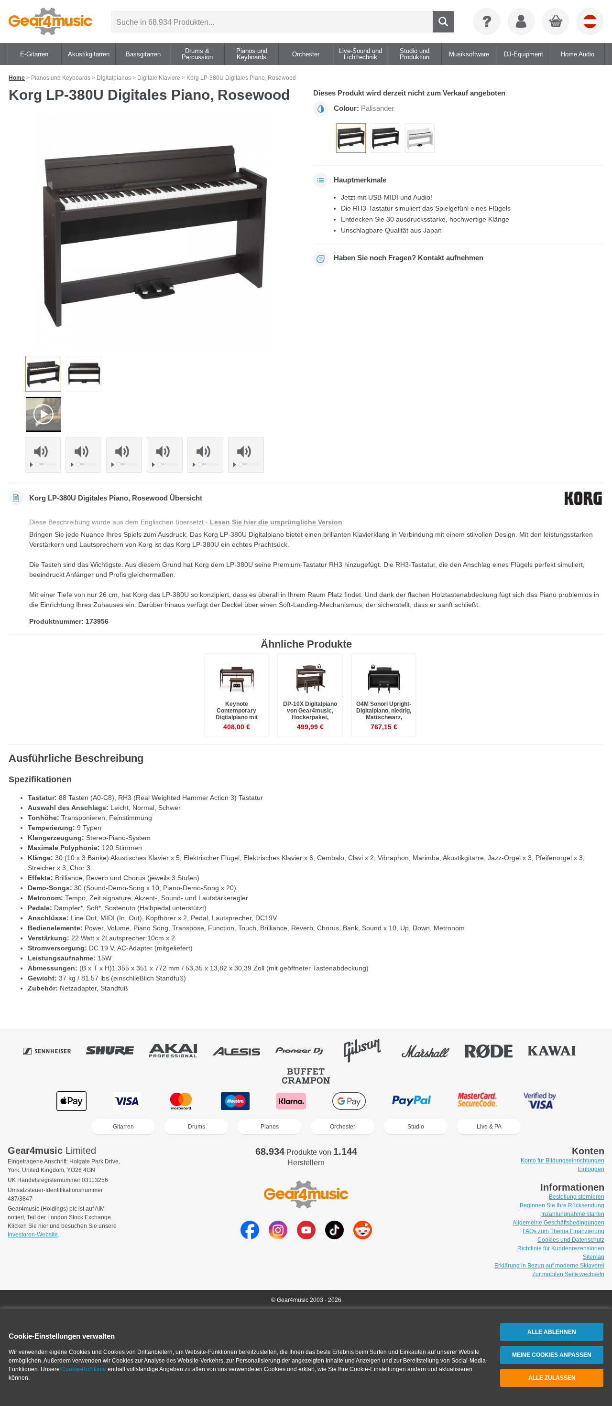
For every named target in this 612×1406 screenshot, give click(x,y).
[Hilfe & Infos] (487, 21)
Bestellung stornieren (576, 1196)
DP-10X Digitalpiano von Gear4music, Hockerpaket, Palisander (310, 714)
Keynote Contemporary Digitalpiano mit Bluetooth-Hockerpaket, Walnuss (237, 721)
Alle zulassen (552, 1377)
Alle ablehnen (551, 1332)
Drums (196, 1126)
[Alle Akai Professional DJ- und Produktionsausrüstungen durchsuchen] (179, 1050)
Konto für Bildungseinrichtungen (562, 1160)
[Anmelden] (521, 21)
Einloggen (591, 1169)
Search (443, 21)
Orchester (342, 1126)
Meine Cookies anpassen (551, 1355)
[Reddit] (362, 1237)
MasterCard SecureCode (477, 1101)
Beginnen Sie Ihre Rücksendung (562, 1205)
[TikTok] (334, 1237)
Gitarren (123, 1126)
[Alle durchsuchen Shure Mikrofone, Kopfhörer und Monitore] (116, 1050)
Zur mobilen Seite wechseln (568, 1274)
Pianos (270, 1126)
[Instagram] (278, 1237)
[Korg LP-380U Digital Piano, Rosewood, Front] (83, 373)
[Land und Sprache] (590, 21)
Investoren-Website (33, 1234)
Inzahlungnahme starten (572, 1214)
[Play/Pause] (32, 464)
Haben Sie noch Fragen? (408, 258)
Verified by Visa (540, 1101)
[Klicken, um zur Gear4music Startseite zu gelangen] (50, 21)
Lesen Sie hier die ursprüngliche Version (276, 522)
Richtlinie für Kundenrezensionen (560, 1248)
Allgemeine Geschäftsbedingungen (558, 1222)
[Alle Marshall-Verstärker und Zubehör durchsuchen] (432, 1050)
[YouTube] (306, 1237)
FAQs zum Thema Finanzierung (563, 1231)
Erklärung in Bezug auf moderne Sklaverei (549, 1265)
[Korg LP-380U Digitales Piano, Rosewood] (351, 138)
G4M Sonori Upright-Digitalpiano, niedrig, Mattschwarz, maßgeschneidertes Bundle (383, 718)
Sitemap (593, 1257)
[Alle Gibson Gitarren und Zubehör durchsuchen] (369, 1050)
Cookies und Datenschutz (570, 1239)
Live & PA (489, 1126)
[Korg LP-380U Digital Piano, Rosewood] (153, 232)
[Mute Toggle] (42, 451)
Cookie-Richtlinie (83, 1369)
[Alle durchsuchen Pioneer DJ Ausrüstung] (306, 1050)
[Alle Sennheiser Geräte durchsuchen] (53, 1050)
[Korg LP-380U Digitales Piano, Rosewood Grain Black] (385, 138)
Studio (415, 1126)
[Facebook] (249, 1237)
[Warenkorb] (556, 22)
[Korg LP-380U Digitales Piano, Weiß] (419, 138)
